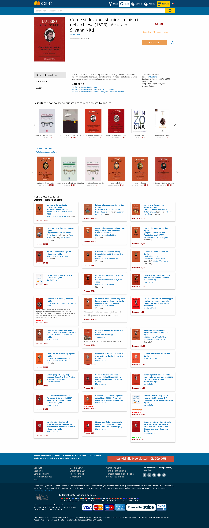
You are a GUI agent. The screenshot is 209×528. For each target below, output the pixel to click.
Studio (95, 92)
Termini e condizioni (116, 470)
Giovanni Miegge (53, 382)
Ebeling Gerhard (150, 308)
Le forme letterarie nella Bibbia (70, 135)
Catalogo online (41, 473)
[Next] (175, 124)
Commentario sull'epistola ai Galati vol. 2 (92, 183)
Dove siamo (75, 476)
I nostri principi (77, 473)
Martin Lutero (75, 34)
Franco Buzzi (65, 303)
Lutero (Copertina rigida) (61, 377)
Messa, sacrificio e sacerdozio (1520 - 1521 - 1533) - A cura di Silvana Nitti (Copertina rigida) (108, 424)
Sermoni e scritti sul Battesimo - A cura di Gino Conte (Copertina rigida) (109, 355)
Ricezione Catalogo (43, 476)
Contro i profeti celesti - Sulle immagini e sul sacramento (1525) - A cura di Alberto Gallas (93, 135)
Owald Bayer (52, 280)
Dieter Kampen (101, 212)
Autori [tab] (39, 87)
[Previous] (34, 124)
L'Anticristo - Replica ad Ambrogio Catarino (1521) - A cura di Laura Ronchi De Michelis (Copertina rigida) (61, 425)
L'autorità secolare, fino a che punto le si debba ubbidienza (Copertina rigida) (157, 277)
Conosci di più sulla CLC (43, 490)
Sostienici (38, 470)
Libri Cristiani (85, 87)
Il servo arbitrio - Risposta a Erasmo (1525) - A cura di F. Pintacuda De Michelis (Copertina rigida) (158, 399)
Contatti (38, 467)
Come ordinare (113, 467)
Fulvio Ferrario (64, 256)
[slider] (75, 38)
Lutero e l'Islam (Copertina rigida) (110, 230)
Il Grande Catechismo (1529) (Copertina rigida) (59, 253)
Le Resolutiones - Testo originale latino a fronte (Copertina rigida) (110, 300)
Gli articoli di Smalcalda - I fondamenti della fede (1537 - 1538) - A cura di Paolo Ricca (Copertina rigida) (60, 399)
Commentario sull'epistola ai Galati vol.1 (47, 135)
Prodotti (75, 87)
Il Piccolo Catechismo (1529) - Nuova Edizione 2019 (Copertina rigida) (109, 254)
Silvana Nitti (100, 337)
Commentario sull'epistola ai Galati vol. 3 (69, 183)
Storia (95, 87)
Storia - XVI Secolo (106, 89)
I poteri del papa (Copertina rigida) (156, 231)
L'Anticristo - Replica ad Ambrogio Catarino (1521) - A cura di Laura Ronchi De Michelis (116, 135)
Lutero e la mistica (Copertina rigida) (60, 299)
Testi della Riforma (116, 92)
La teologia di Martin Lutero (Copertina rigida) (59, 276)
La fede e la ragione (162, 135)
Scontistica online (115, 476)
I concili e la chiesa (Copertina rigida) (157, 354)
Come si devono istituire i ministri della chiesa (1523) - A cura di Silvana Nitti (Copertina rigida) (108, 378)
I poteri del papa (140, 183)
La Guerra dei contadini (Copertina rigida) (60, 209)
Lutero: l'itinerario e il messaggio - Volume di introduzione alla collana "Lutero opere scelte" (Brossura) (158, 302)
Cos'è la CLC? (76, 467)
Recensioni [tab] (41, 81)
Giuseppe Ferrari (150, 358)
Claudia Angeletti (162, 237)
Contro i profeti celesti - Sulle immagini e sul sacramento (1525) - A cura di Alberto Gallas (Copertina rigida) (158, 378)
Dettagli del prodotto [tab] (46, 75)
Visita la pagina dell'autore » (47, 152)
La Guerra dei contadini (45, 183)
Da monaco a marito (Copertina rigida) (109, 278)
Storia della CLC (78, 470)
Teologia (103, 92)
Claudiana (153, 77)
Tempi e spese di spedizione (120, 473)
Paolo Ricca (63, 216)
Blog (36, 479)
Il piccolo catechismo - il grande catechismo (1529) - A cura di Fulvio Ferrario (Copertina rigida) (109, 398)
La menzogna (139, 135)
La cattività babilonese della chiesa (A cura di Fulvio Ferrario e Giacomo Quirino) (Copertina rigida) (61, 333)
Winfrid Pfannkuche (160, 261)
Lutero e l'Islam (116, 183)
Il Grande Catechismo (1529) (163, 183)
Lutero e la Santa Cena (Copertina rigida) (155, 207)
